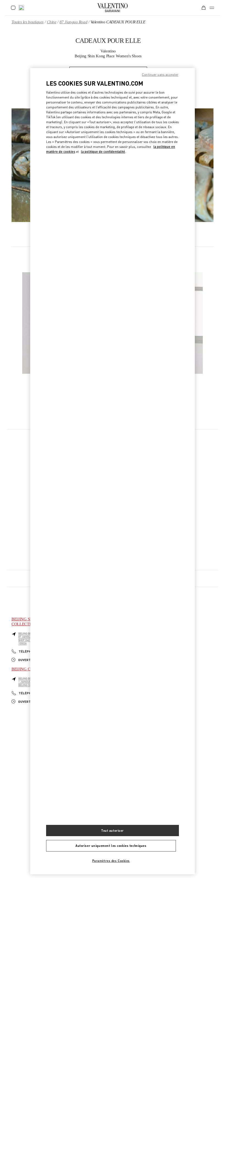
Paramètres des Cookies (111, 861)
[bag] (203, 7)
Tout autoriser (112, 830)
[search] (21, 7)
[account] (13, 8)
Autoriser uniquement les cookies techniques (110, 846)
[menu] (212, 7)
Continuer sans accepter (160, 74)
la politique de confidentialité (103, 152)
